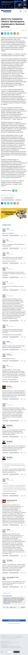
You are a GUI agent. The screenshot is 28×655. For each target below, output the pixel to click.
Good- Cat (9, 386)
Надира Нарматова (8, 197)
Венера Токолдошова (12, 500)
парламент (18, 199)
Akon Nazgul (9, 425)
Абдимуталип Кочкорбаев (8, 199)
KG (20, 11)
